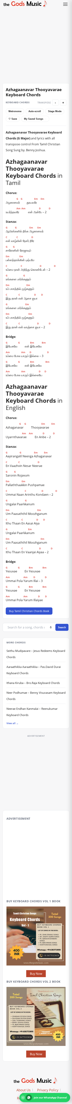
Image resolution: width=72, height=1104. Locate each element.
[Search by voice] (50, 627)
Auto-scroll (34, 111)
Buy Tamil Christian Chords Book (29, 611)
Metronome (14, 111)
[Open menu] (65, 4)
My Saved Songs (33, 118)
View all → (12, 723)
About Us (23, 1090)
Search (62, 627)
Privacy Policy (47, 1090)
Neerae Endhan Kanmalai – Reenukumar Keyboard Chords (32, 712)
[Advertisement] (36, 44)
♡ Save (12, 118)
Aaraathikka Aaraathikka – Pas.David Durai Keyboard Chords (33, 670)
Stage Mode (54, 111)
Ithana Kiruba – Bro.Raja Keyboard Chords (33, 683)
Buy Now (36, 974)
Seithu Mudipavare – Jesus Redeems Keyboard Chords (35, 654)
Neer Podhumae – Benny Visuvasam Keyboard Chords (36, 696)
